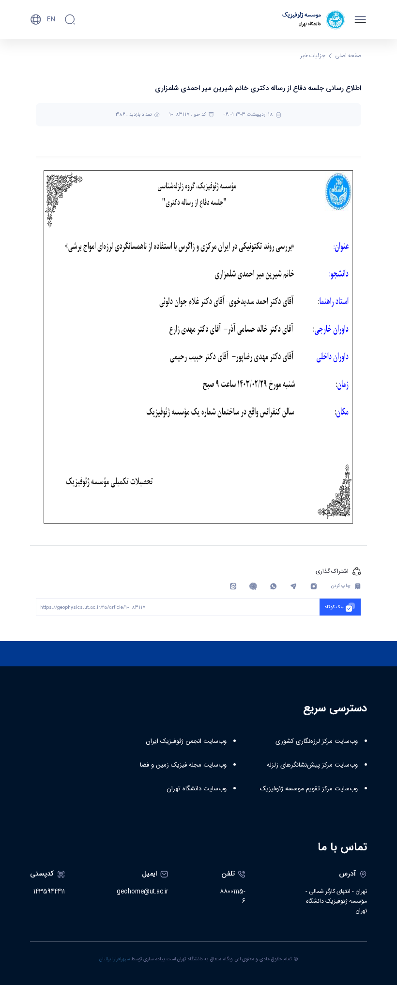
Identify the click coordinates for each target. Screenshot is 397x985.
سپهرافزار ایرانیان (114, 959)
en (51, 19)
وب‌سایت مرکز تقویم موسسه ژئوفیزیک (309, 789)
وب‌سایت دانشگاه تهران (197, 789)
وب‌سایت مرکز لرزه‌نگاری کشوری (316, 741)
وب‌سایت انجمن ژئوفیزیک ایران (186, 741)
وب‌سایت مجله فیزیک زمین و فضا (183, 765)
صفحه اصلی (348, 56)
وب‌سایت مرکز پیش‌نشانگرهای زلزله (312, 765)
